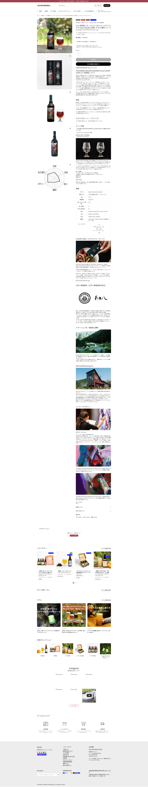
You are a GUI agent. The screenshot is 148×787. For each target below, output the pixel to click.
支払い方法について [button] (80, 511)
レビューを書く (74, 535)
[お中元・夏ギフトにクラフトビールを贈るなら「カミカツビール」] (49, 615)
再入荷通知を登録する (93, 64)
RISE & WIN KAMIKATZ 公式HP (95, 749)
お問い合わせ (66, 754)
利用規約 (65, 758)
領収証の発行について (68, 751)
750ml (78, 53)
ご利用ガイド (66, 749)
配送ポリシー (66, 763)
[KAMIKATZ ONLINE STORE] (44, 5)
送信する (59, 5)
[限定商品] (83, 723)
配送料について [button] (79, 507)
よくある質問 (66, 753)
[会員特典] (45, 723)
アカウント (99, 5)
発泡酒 (42, 15)
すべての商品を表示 (106, 548)
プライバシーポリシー (68, 760)
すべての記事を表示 (106, 600)
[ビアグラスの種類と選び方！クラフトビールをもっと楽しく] (99, 615)
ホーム (38, 15)
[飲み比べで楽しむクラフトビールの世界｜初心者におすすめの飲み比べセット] (74, 615)
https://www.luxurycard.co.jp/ (83, 280)
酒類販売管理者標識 (67, 761)
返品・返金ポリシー (67, 765)
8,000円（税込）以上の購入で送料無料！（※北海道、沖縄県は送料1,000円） (74, 1)
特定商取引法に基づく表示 (69, 756)
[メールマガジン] (64, 723)
